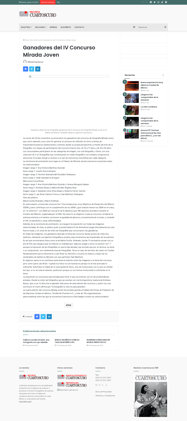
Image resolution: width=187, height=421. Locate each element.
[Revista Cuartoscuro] (40, 14)
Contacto (79, 27)
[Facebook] (96, 385)
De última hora (36, 40)
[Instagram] (103, 385)
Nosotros (25, 27)
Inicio (27, 40)
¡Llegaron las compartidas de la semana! (149, 97)
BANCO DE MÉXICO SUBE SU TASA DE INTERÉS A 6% (67, 341)
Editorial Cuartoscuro (35, 62)
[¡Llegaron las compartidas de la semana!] (132, 98)
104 (69, 305)
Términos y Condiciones (105, 396)
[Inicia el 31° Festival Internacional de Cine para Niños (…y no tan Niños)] (132, 134)
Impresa (53, 27)
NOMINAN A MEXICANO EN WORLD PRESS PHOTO (98, 341)
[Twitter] (100, 385)
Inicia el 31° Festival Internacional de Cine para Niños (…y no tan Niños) (151, 134)
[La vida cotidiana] (132, 110)
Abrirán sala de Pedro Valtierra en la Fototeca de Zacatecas (80, 2)
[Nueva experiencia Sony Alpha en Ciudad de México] (132, 86)
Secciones (40, 27)
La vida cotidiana (149, 107)
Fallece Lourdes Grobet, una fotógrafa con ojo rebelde (36, 341)
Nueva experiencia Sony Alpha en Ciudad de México (152, 85)
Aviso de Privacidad (103, 392)
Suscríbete (66, 27)
